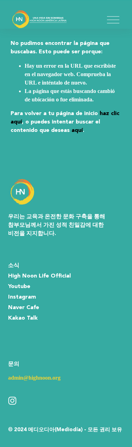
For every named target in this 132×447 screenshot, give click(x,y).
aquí (77, 130)
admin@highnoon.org (34, 378)
